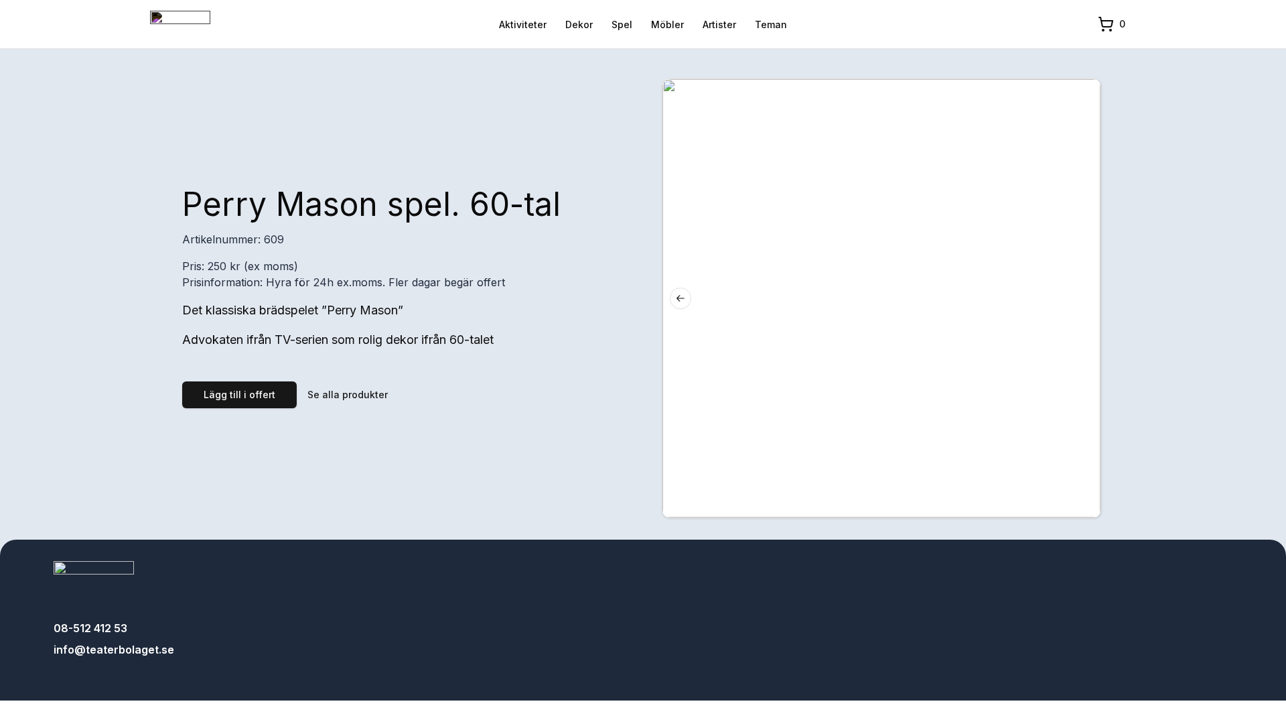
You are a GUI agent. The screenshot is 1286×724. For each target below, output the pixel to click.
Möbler (667, 24)
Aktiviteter (523, 24)
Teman (771, 24)
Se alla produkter (347, 394)
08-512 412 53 (90, 628)
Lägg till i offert (239, 394)
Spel (622, 24)
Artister (719, 24)
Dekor (579, 24)
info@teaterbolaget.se (114, 649)
